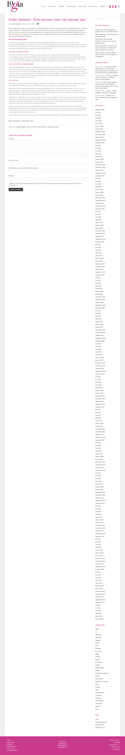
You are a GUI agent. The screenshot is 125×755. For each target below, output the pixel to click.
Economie (98, 651)
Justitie (97, 665)
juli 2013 (97, 539)
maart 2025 (98, 156)
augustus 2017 (99, 407)
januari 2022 (99, 261)
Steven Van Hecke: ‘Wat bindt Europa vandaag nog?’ (106, 97)
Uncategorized (99, 692)
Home (43, 6)
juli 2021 (97, 277)
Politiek (97, 676)
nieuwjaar (50, 127)
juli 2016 (97, 443)
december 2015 (100, 462)
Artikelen (98, 640)
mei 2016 (98, 448)
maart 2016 (98, 454)
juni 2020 (98, 313)
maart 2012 (98, 583)
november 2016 (100, 432)
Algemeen (98, 634)
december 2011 (100, 591)
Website (11, 176)
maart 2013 (98, 550)
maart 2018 (98, 387)
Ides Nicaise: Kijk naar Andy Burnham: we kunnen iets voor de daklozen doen (105, 41)
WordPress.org (100, 727)
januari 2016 (99, 459)
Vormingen (98, 703)
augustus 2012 (99, 569)
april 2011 (98, 613)
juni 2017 (98, 412)
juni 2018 (98, 379)
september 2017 (100, 404)
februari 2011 (99, 619)
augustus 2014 (99, 503)
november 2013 (100, 528)
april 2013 (98, 547)
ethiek (97, 654)
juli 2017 (97, 409)
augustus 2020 (99, 308)
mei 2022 (98, 250)
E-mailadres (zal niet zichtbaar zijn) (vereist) (23, 168)
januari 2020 (99, 327)
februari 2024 (99, 192)
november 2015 (100, 465)
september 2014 (100, 500)
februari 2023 (99, 225)
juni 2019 (98, 346)
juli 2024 (97, 178)
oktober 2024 (99, 170)
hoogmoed (98, 662)
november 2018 (100, 366)
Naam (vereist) (13, 160)
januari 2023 (99, 228)
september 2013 (100, 533)
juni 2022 (98, 247)
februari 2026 (99, 126)
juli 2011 (97, 605)
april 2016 (98, 451)
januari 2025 (99, 162)
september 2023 (100, 206)
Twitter (115, 742)
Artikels (61, 6)
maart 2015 (98, 484)
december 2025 (100, 131)
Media (97, 670)
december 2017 (100, 396)
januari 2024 (99, 195)
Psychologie (99, 679)
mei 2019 (98, 349)
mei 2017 (98, 415)
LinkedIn (114, 749)
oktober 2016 (99, 434)
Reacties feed (99, 725)
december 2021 (100, 264)
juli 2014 (97, 506)
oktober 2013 (99, 531)
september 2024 (100, 173)
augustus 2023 (99, 209)
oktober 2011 (99, 597)
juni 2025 (98, 148)
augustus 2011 (99, 602)
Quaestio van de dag (101, 681)
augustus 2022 (99, 242)
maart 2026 (98, 123)
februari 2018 (99, 390)
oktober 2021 (99, 269)
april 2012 (98, 580)
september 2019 (100, 338)
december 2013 (100, 525)
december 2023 (100, 198)
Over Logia (52, 6)
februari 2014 (99, 520)
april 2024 (98, 187)
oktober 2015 (99, 467)
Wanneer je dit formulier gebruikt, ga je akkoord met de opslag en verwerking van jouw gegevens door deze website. (46, 184)
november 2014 (100, 495)
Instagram (112, 744)
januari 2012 (99, 588)
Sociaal (97, 687)
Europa (97, 656)
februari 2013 (99, 553)
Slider (97, 684)
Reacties (11, 139)
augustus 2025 (99, 142)
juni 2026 (98, 115)
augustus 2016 (99, 440)
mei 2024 (98, 184)
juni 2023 (98, 214)
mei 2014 (98, 511)
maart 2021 (98, 288)
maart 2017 (98, 420)
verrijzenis (98, 695)
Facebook (114, 747)
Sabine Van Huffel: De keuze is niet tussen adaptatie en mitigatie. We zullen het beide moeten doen (106, 48)
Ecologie (98, 648)
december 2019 (100, 330)
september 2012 (100, 566)
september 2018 (100, 371)
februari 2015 (99, 487)
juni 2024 (98, 181)
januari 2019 (99, 360)
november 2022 (100, 233)
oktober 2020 (99, 302)
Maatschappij (21, 127)
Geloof (97, 659)
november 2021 (100, 266)
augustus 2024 (99, 176)
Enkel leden (93, 6)
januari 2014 (99, 522)
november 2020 (100, 299)
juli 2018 (97, 377)
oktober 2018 (99, 368)
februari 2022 (99, 258)
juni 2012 (98, 575)
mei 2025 (98, 151)
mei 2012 (98, 577)
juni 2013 (98, 542)
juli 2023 (97, 211)
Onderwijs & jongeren (102, 673)
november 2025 (100, 134)
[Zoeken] (117, 6)
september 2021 (100, 272)
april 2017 (98, 418)
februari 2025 (99, 159)
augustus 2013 (99, 536)
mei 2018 (98, 382)
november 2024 (100, 167)
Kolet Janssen (42, 127)
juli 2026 (97, 112)
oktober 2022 (99, 236)
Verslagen (98, 698)
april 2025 (98, 154)
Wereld (97, 706)
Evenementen (71, 6)
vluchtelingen (99, 701)
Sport (97, 690)
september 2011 (100, 599)
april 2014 (98, 514)
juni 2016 (98, 445)
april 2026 (98, 120)
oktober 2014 (99, 498)
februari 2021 (99, 291)
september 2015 (100, 470)
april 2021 (98, 286)
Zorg (96, 709)
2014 (35, 127)
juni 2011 (98, 608)
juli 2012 (97, 572)
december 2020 (100, 297)
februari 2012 (99, 586)
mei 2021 (98, 283)
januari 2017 (99, 426)
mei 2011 (98, 610)
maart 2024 (98, 189)
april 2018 (98, 385)
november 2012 (100, 561)
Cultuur (97, 643)
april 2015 (98, 481)
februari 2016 (99, 456)
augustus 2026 (99, 109)
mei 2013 (98, 544)
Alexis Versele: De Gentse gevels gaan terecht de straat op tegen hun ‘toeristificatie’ (106, 54)
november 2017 (100, 398)
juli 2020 (97, 310)
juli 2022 (97, 244)
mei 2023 (98, 217)
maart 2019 (98, 354)
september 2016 (100, 437)
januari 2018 (99, 393)
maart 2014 (98, 517)
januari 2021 (99, 294)
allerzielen (98, 637)
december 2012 (100, 558)
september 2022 (100, 239)
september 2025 (100, 140)
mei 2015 (98, 478)
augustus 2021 (99, 275)
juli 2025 (97, 145)
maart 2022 (98, 255)
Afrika (97, 629)
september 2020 (100, 305)
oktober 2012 (99, 564)
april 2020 (98, 319)
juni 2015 (98, 476)
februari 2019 (99, 357)
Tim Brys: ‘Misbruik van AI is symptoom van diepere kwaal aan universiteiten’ (106, 77)
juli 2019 (97, 343)
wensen (56, 127)
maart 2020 (98, 321)
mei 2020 (98, 316)
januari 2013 (99, 555)
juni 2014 (98, 509)
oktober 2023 (99, 203)
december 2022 (100, 231)
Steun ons (82, 6)
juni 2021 (98, 280)
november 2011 (100, 594)
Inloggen (103, 6)
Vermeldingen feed (101, 722)
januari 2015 (99, 489)
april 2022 (98, 253)
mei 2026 (98, 118)
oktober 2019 (99, 335)
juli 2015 (97, 473)
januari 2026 (99, 129)
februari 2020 (99, 324)
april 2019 (98, 352)
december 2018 (100, 363)
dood (96, 645)
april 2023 (98, 220)
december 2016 (100, 429)
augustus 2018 (99, 374)
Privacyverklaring (12, 750)
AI (96, 632)
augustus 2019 (99, 341)
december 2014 (100, 492)
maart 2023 (98, 222)
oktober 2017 (99, 401)
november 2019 (100, 332)
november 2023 (100, 200)
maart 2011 (98, 616)
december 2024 (100, 165)
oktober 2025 (99, 137)
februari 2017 (99, 423)
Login (97, 719)
